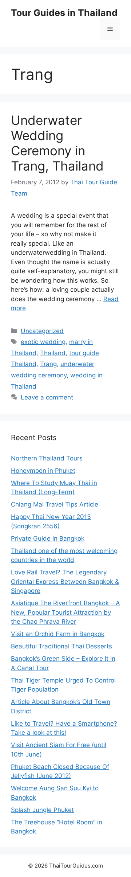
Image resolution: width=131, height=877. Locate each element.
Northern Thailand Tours (47, 458)
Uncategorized (42, 331)
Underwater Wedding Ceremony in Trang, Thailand (57, 142)
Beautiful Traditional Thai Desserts (61, 646)
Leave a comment (47, 397)
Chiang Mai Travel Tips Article (54, 504)
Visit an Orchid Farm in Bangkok (57, 634)
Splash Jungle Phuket (42, 810)
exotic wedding (43, 341)
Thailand (53, 353)
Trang (48, 364)
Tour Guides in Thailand (64, 12)
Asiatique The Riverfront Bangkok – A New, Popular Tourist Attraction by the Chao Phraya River (65, 612)
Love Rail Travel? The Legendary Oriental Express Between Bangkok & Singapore (65, 581)
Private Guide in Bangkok (47, 538)
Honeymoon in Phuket (43, 470)
